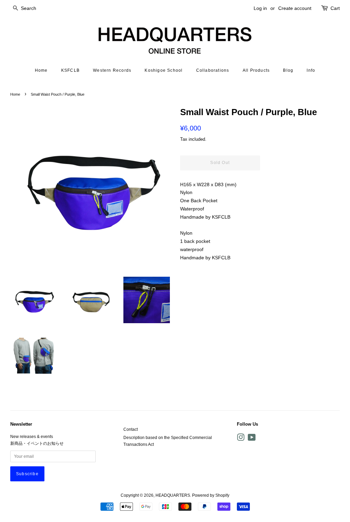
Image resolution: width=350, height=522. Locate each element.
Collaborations (212, 70)
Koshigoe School (164, 70)
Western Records (112, 70)
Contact (130, 429)
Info (311, 70)
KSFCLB (70, 70)
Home (41, 70)
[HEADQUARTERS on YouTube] (252, 439)
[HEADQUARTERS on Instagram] (240, 439)
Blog (288, 70)
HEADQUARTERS (173, 495)
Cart (335, 8)
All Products (256, 70)
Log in (260, 8)
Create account (294, 8)
